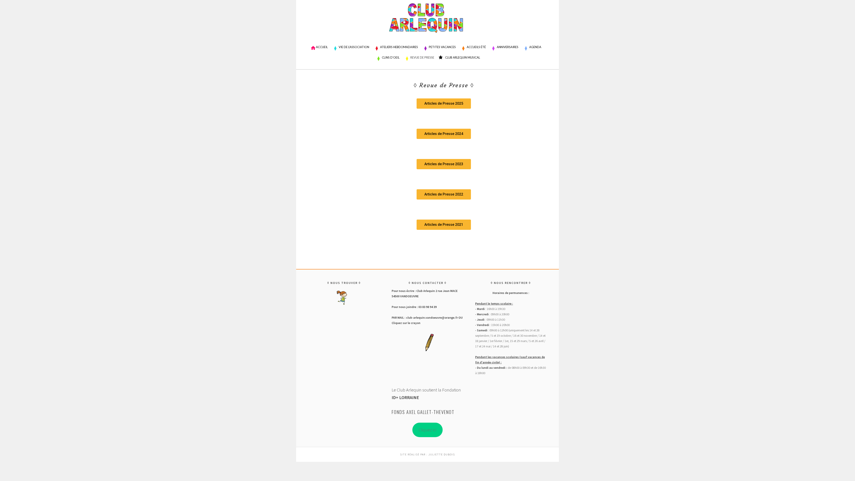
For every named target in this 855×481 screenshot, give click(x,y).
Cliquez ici (427, 429)
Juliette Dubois (441, 454)
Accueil (322, 47)
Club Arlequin (427, 21)
